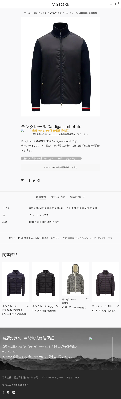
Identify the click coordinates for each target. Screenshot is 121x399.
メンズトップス (104, 238)
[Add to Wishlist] (23, 180)
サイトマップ (72, 377)
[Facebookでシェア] (29, 180)
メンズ (92, 238)
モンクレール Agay (43, 306)
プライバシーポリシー (52, 377)
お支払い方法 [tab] (58, 196)
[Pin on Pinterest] (38, 180)
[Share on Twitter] (33, 180)
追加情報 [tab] (41, 196)
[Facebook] (3, 392)
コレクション (40, 13)
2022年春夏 (56, 13)
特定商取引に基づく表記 (26, 377)
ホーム (27, 13)
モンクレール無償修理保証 (61, 134)
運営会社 (6, 377)
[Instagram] (8, 392)
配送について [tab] (77, 196)
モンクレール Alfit (102, 306)
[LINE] (13, 392)
